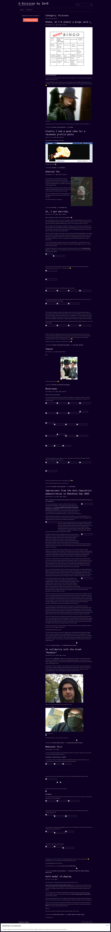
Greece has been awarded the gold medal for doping (58, 885)
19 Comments (63, 214)
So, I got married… (57, 211)
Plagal (52, 707)
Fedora (71, 127)
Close (107, 925)
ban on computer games (77, 894)
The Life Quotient (61, 127)
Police (70, 645)
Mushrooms (51, 389)
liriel (77, 345)
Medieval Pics (53, 747)
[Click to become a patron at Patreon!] (30, 20)
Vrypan (54, 673)
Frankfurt (77, 871)
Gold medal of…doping (58, 876)
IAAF (46, 905)
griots (81, 742)
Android (62, 207)
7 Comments (64, 174)
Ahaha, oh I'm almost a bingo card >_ (68, 22)
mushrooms (72, 486)
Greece (74, 914)
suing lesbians (87, 894)
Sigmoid (27, 922)
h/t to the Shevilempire (50, 75)
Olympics (78, 914)
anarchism (70, 742)
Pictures (54, 127)
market (82, 871)
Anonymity (76, 742)
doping (69, 914)
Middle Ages (48, 872)
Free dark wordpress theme (86, 922)
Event (53, 645)
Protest (75, 645)
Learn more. (70, 929)
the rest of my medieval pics (69, 866)
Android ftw (52, 171)
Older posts (49, 917)
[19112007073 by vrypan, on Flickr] (64, 688)
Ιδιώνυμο (57, 658)
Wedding (81, 345)
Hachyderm (21, 922)
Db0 (58, 24)
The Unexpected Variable (63, 345)
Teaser (49, 349)
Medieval (87, 871)
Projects (30, 10)
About (22, 10)
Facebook (62, 167)
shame (82, 914)
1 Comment (61, 137)
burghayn (71, 871)
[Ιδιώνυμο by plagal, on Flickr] (64, 719)
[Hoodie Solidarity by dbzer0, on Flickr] (50, 735)
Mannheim (65, 645)
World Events (60, 742)
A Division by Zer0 (33, 3)
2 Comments (64, 24)
